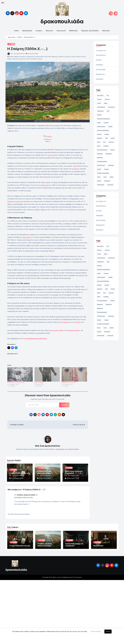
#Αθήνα (11, 56)
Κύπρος (112, 150)
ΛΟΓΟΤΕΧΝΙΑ (100, 70)
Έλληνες (99, 99)
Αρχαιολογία (27, 31)
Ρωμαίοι (106, 169)
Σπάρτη (111, 177)
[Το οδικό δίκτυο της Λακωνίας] (20, 374)
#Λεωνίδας (48, 56)
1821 (108, 95)
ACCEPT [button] (108, 631)
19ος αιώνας (100, 95)
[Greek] (4, 3)
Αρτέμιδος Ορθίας (57, 330)
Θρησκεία (99, 138)
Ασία (108, 111)
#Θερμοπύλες (31, 56)
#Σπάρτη (16, 59)
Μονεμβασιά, (27, 237)
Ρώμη (105, 177)
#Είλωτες (24, 56)
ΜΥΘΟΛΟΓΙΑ (100, 74)
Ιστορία (38, 31)
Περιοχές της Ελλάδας (90, 31)
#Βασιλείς (17, 56)
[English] (2, 3)
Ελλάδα (110, 126)
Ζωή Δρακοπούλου (19, 53)
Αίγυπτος (107, 99)
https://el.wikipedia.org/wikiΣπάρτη (35, 338)
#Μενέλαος (55, 56)
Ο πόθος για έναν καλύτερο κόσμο (44, 472)
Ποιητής (99, 169)
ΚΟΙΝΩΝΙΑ (99, 65)
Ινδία (106, 138)
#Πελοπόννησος (81, 56)
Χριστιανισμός (100, 184)
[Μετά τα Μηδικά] (47, 374)
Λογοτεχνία (61, 31)
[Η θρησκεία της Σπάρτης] (74, 374)
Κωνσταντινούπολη (102, 150)
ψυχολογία (110, 184)
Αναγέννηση (111, 107)
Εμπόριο (99, 134)
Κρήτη (98, 146)
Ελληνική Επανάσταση (103, 130)
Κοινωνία (49, 31)
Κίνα (104, 142)
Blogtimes (67, 577)
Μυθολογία (73, 31)
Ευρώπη (107, 134)
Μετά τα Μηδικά (39, 382)
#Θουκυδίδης (40, 56)
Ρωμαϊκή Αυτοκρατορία (103, 173)
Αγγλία (99, 103)
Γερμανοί (106, 122)
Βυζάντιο (99, 115)
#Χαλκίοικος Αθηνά (36, 59)
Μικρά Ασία (109, 153)
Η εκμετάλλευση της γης (19, 473)
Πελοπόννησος (101, 165)
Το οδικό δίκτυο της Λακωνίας (15, 382)
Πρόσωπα (106, 31)
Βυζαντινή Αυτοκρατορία (103, 118)
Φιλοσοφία (107, 181)
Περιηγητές (111, 165)
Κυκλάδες (106, 146)
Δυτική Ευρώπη (101, 126)
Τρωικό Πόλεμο (52, 155)
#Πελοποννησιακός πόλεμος (67, 56)
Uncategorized (101, 50)
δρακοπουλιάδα (62, 21)
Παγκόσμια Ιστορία (102, 161)
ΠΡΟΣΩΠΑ (99, 79)
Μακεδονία (100, 153)
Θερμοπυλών (45, 185)
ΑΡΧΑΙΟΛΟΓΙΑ (101, 55)
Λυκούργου (75, 169)
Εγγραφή (64, 405)
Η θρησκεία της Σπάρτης (69, 382)
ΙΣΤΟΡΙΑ (11, 44)
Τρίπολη (77, 322)
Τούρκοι (99, 181)
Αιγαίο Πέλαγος (101, 107)
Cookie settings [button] (96, 631)
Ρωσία (98, 177)
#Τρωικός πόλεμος (25, 59)
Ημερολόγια (98, 546)
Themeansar (77, 577)
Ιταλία (98, 142)
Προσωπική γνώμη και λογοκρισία (74, 472)
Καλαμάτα (65, 322)
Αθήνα (105, 103)
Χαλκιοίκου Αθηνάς (73, 330)
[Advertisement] (54, 607)
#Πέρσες (10, 59)
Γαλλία (99, 122)
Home (16, 31)
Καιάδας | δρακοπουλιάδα (26, 495)
